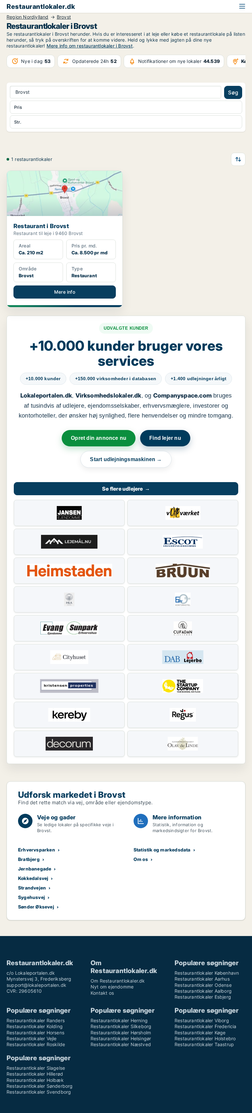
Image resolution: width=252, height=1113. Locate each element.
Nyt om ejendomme (112, 986)
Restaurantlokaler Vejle (32, 1038)
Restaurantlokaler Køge (200, 1032)
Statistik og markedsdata (162, 849)
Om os (141, 859)
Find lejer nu (165, 438)
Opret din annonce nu (98, 438)
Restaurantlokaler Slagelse (36, 1068)
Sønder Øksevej (36, 906)
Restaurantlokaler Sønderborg (40, 1086)
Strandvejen (32, 887)
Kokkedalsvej (33, 878)
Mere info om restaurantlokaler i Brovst (90, 46)
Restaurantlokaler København (207, 973)
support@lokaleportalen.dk (36, 985)
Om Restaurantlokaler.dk (118, 981)
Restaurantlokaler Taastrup (204, 1044)
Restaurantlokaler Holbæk (35, 1080)
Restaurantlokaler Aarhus (202, 979)
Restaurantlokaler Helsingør (121, 1038)
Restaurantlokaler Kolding (35, 1026)
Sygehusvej (31, 897)
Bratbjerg (29, 859)
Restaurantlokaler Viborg (202, 1020)
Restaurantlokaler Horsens (35, 1032)
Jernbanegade (34, 868)
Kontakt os (102, 993)
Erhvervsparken (36, 849)
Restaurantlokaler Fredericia (206, 1026)
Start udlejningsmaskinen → (126, 459)
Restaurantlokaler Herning (119, 1020)
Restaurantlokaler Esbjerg (203, 997)
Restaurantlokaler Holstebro (205, 1038)
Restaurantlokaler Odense (203, 985)
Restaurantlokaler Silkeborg (121, 1026)
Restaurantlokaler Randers (36, 1020)
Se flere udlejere (126, 488)
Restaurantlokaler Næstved (121, 1044)
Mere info (64, 292)
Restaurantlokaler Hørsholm (121, 1032)
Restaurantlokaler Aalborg (203, 991)
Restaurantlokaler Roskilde (36, 1044)
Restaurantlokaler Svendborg (39, 1092)
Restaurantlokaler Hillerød (35, 1074)
